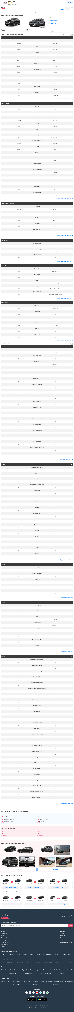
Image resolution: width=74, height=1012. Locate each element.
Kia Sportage (28, 29)
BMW (28, 962)
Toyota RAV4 (16, 985)
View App (70, 2)
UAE (4, 954)
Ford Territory (57, 985)
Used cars (63, 933)
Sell (62, 8)
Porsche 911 (19, 981)
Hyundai (45, 962)
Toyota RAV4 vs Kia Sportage (59, 904)
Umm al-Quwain (66, 954)
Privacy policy (5, 940)
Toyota (3, 962)
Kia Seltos (50, 981)
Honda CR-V (53, 19)
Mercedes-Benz (11, 962)
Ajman (25, 954)
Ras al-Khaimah (47, 954)
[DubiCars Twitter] (44, 993)
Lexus (23, 962)
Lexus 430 (62, 973)
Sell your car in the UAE (66, 940)
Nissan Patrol (17, 970)
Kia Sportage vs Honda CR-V (12, 904)
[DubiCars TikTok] (40, 993)
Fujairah (38, 954)
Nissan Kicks (27, 981)
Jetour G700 (35, 981)
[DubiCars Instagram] (33, 993)
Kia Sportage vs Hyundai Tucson (35, 904)
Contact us (4, 933)
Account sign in (5, 942)
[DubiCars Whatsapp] (47, 992)
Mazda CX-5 (3, 29)
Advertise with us (5, 944)
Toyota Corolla (69, 970)
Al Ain (18, 954)
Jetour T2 (3, 981)
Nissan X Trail (69, 981)
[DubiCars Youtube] (37, 993)
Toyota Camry (34, 970)
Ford (32, 962)
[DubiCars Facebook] (30, 992)
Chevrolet (51, 962)
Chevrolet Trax (53, 23)
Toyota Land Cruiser (6, 970)
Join (71, 925)
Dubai (31, 954)
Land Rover (38, 962)
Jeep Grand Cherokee (54, 21)
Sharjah (57, 954)
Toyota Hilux (12, 973)
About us (3, 935)
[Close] (2, 3)
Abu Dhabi (11, 954)
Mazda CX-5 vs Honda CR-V (11, 887)
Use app (67, 8)
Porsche (70, 962)
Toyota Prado (25, 970)
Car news (62, 938)
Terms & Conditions (6, 938)
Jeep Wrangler (28, 973)
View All (18, 869)
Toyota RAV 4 (51, 970)
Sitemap (62, 931)
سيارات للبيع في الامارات (66, 942)
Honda (64, 962)
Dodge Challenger (59, 981)
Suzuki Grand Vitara (54, 20)
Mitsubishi (58, 962)
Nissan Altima (43, 970)
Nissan (18, 962)
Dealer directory (5, 946)
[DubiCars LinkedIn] (26, 993)
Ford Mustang (60, 970)
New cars (62, 935)
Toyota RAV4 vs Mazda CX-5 (58, 887)
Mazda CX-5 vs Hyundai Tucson (35, 887)
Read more (3, 822)
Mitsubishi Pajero (46, 973)
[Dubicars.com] (37, 916)
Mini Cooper (36, 985)
